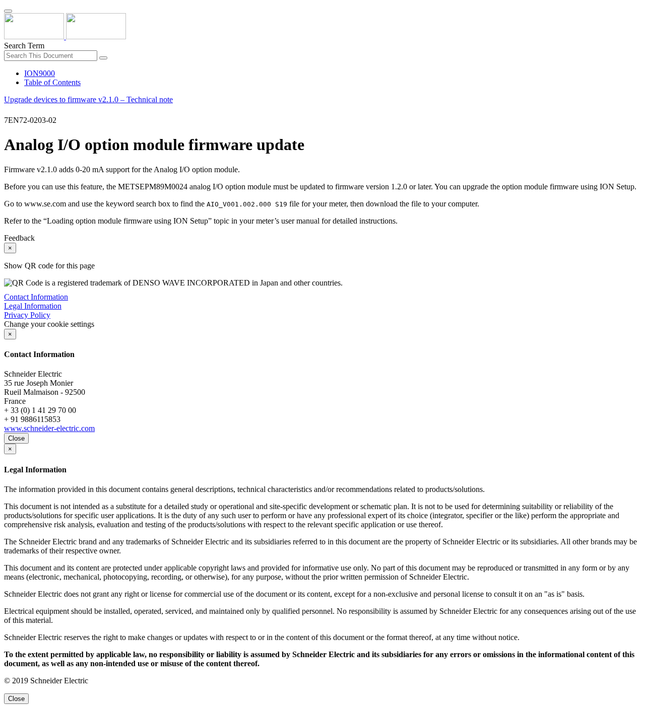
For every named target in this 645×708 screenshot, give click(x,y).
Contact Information (36, 297)
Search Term (24, 45)
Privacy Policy (27, 315)
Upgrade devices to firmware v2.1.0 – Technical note (88, 99)
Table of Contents (52, 82)
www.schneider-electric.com (49, 428)
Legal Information (32, 306)
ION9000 (39, 73)
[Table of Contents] (8, 111)
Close (16, 438)
